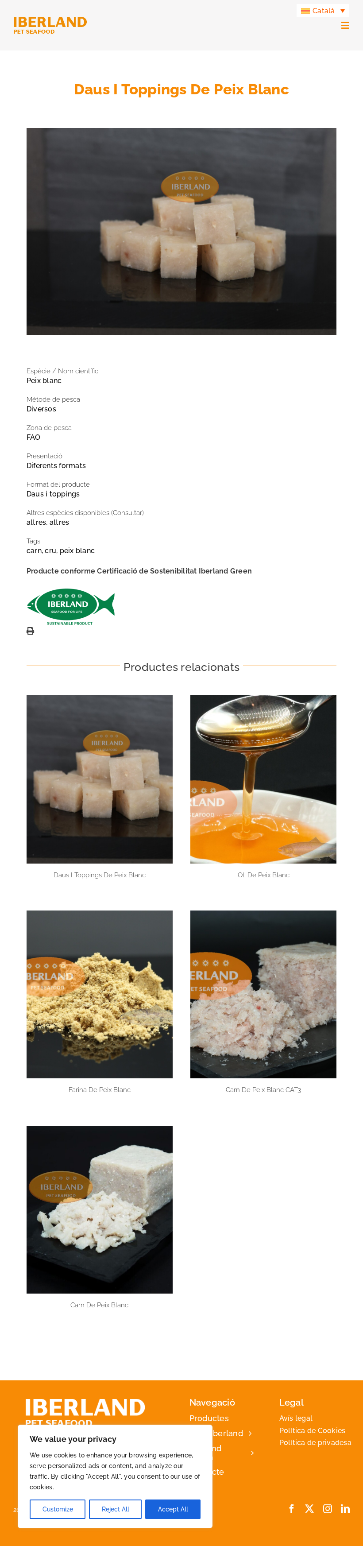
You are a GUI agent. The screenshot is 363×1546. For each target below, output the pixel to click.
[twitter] (309, 1508)
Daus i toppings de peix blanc (100, 779)
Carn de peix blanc (100, 1209)
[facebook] (291, 1508)
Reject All (115, 1509)
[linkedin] (345, 1508)
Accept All (173, 1509)
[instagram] (327, 1508)
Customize (57, 1509)
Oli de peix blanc (263, 779)
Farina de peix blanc (100, 994)
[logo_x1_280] (50, 19)
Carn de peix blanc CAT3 (263, 994)
